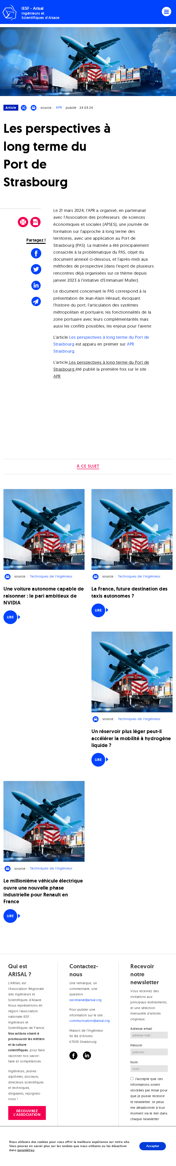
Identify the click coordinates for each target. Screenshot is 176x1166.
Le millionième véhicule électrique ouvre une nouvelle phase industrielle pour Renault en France (43, 891)
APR (59, 108)
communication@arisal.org (89, 1021)
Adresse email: (141, 1029)
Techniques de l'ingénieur (51, 576)
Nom (134, 1062)
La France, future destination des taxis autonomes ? (129, 592)
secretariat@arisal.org (85, 1000)
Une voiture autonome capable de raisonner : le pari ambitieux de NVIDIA (43, 596)
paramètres (25, 1150)
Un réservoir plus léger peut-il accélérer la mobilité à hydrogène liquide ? (131, 738)
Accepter (152, 1146)
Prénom (136, 1045)
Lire (10, 617)
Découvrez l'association (27, 1113)
